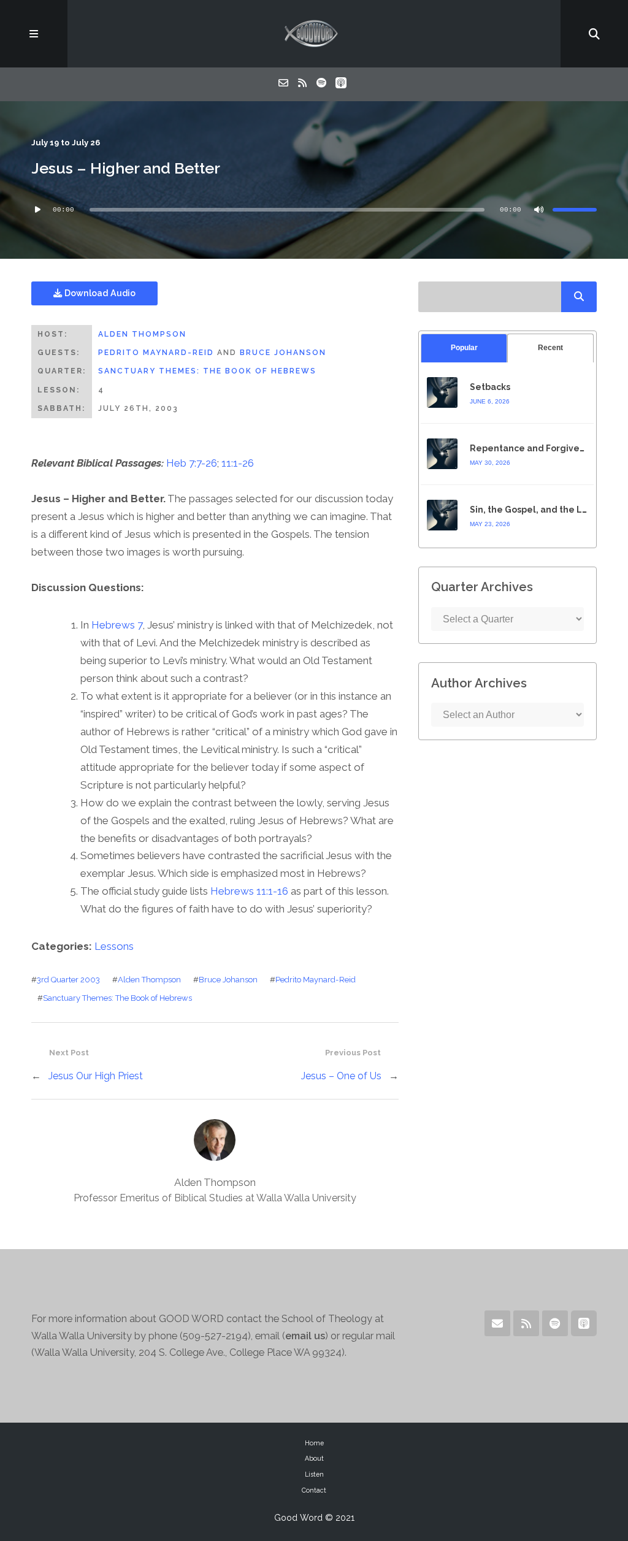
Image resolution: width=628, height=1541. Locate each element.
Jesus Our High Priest (95, 1076)
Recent (550, 347)
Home (314, 1443)
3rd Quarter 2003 (68, 979)
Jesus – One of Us (341, 1076)
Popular (464, 347)
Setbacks (490, 387)
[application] (314, 209)
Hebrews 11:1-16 (249, 891)
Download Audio (99, 293)
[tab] (464, 348)
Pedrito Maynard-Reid (156, 352)
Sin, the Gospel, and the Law (532, 509)
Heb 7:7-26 (191, 463)
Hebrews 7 (116, 625)
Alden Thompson (142, 334)
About (314, 1458)
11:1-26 (237, 463)
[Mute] (539, 209)
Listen (314, 1474)
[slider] (575, 209)
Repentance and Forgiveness (535, 448)
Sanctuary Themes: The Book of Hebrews (207, 371)
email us (305, 1336)
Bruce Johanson (283, 352)
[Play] (37, 209)
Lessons (114, 946)
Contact (314, 1490)
